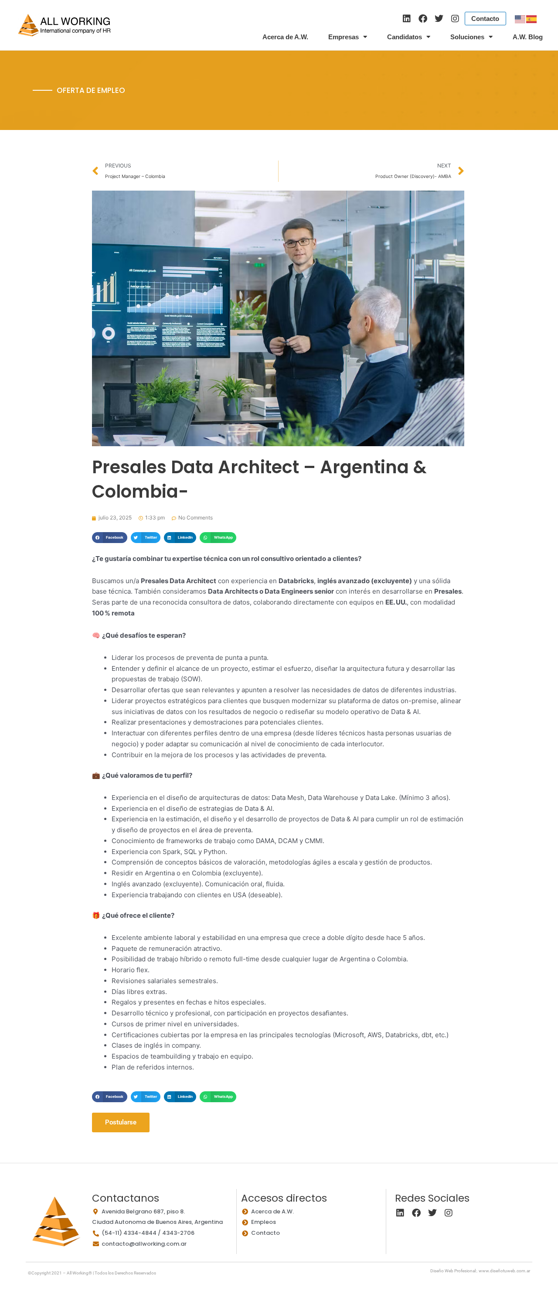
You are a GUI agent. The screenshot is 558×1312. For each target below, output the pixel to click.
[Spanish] (532, 18)
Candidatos (404, 37)
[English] (520, 18)
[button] (109, 537)
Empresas (343, 37)
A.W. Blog (528, 37)
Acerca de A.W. (285, 37)
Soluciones (467, 37)
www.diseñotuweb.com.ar (504, 1270)
